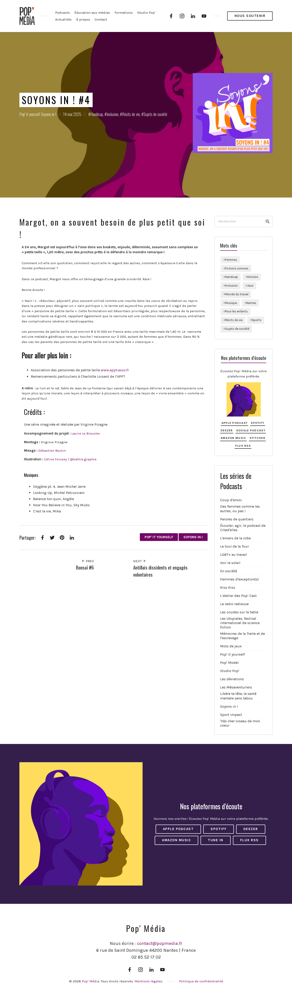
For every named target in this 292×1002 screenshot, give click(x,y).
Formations (124, 13)
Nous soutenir (250, 16)
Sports (256, 320)
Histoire (252, 277)
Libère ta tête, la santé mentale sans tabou (238, 695)
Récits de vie (131, 114)
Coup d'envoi (231, 500)
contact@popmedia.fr (159, 943)
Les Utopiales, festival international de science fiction (240, 622)
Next (138, 561)
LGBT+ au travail (233, 554)
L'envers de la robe (235, 538)
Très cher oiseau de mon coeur (240, 723)
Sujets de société (155, 114)
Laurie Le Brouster (85, 433)
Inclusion (112, 114)
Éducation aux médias (92, 13)
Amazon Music (233, 438)
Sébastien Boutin (52, 450)
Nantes (251, 303)
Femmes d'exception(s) (239, 579)
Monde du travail (236, 294)
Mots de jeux (231, 646)
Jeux (250, 285)
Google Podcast (250, 430)
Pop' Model (229, 662)
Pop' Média (90, 981)
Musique (231, 303)
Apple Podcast (235, 423)
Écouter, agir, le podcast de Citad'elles (243, 527)
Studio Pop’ (146, 13)
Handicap (96, 114)
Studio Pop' (229, 671)
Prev (89, 561)
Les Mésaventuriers (236, 687)
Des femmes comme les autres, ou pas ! (240, 508)
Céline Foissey (55, 459)
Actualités (63, 19)
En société (228, 571)
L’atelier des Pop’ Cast (238, 595)
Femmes (231, 259)
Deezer (227, 430)
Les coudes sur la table (239, 612)
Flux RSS (243, 445)
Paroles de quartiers (236, 519)
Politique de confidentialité (201, 981)
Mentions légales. (149, 981)
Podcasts (62, 13)
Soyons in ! (48, 114)
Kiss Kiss (227, 587)
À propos (83, 19)
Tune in (215, 840)
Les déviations (232, 679)
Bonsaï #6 (85, 567)
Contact (101, 19)
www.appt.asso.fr (115, 370)
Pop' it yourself (29, 114)
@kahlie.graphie (83, 459)
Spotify (257, 423)
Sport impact (231, 714)
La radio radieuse (234, 604)
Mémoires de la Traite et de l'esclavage (242, 635)
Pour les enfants (236, 311)
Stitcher (257, 438)
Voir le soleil (230, 563)
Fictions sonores (236, 268)
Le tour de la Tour (234, 546)
